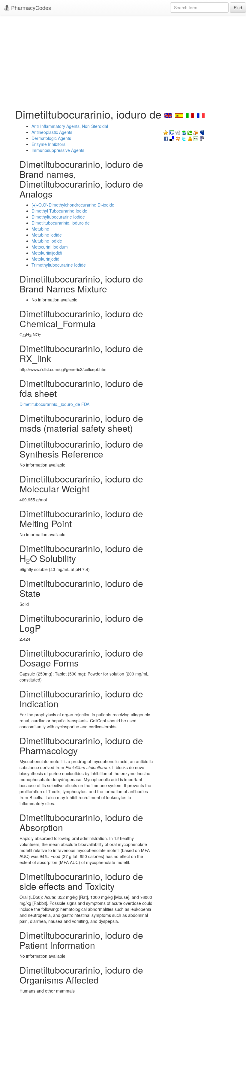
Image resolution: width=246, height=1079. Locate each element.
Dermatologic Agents (51, 138)
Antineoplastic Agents (52, 132)
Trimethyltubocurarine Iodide (59, 265)
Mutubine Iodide (47, 241)
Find (238, 8)
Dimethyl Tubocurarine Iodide (59, 211)
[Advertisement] (123, 60)
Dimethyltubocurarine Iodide (58, 217)
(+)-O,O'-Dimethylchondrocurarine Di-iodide (73, 205)
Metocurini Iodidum (50, 247)
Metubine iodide (47, 235)
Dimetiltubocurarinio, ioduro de (61, 223)
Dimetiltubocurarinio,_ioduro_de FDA (54, 404)
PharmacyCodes (30, 7)
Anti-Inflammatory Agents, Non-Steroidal (70, 126)
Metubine (40, 229)
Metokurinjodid (45, 259)
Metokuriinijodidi (47, 253)
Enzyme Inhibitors (48, 144)
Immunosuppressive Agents (58, 150)
